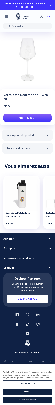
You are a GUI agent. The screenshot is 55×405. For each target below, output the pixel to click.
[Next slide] (50, 204)
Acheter (8, 238)
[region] (27, 384)
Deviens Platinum (27, 298)
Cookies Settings (27, 383)
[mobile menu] (6, 16)
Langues (8, 267)
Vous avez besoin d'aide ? (19, 258)
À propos (9, 248)
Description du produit (20, 135)
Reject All (27, 392)
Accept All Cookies (27, 400)
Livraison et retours (18, 148)
